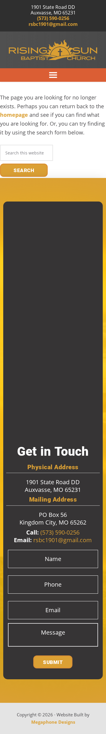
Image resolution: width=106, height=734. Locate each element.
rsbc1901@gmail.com (53, 24)
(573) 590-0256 (53, 18)
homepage (14, 114)
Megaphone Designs (53, 722)
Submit (53, 662)
